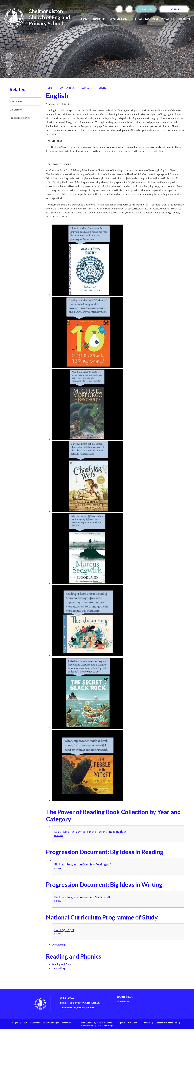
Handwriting (58, 968)
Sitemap (146, 1022)
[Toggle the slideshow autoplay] (9, 56)
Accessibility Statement (166, 1022)
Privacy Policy (87, 1025)
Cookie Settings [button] (105, 1025)
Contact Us (146, 9)
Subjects (87, 88)
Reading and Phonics (63, 964)
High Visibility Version (127, 1022)
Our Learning (67, 88)
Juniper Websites (104, 1022)
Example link (123, 1001)
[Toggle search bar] (119, 9)
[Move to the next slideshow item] (9, 71)
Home (49, 88)
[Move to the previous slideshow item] (9, 64)
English (103, 88)
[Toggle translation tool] (129, 9)
